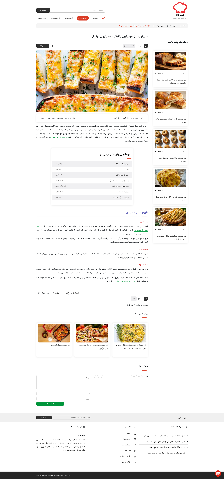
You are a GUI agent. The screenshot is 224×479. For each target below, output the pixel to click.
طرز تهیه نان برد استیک (59, 137)
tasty (134, 298)
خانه (103, 18)
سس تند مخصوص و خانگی (124, 281)
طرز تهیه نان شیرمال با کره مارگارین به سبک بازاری (171, 199)
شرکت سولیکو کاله (46, 475)
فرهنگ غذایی (55, 18)
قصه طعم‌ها (69, 18)
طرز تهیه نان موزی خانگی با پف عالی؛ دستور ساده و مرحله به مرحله (171, 82)
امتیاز (146, 376)
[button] (218, 473)
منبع (139, 298)
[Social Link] (179, 417)
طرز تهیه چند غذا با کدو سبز (60, 345)
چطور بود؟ (56, 293)
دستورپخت (83, 18)
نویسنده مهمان (129, 45)
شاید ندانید (42, 18)
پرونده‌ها (95, 18)
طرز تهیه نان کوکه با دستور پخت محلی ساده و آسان (170, 121)
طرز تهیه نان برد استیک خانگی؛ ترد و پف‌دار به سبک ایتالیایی (171, 238)
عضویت (44, 417)
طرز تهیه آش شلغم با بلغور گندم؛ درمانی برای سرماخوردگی (164, 435)
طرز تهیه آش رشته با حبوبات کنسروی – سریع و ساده (167, 447)
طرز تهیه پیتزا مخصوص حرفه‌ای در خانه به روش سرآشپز (93, 347)
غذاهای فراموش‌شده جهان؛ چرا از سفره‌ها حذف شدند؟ (166, 453)
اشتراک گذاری (74, 293)
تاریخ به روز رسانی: (142, 305)
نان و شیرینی (160, 25)
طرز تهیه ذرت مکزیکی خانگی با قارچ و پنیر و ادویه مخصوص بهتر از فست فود (131, 347)
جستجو (44, 10)
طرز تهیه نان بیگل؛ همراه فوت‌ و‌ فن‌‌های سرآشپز (172, 160)
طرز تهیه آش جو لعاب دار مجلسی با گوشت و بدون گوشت (165, 441)
